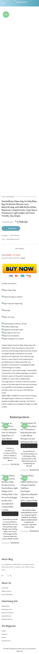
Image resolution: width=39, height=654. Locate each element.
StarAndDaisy (11, 196)
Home (3, 196)
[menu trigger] (4, 3)
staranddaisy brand (12, 239)
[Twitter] (5, 575)
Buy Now (12, 228)
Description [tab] (19, 248)
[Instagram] (10, 575)
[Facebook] (2, 575)
